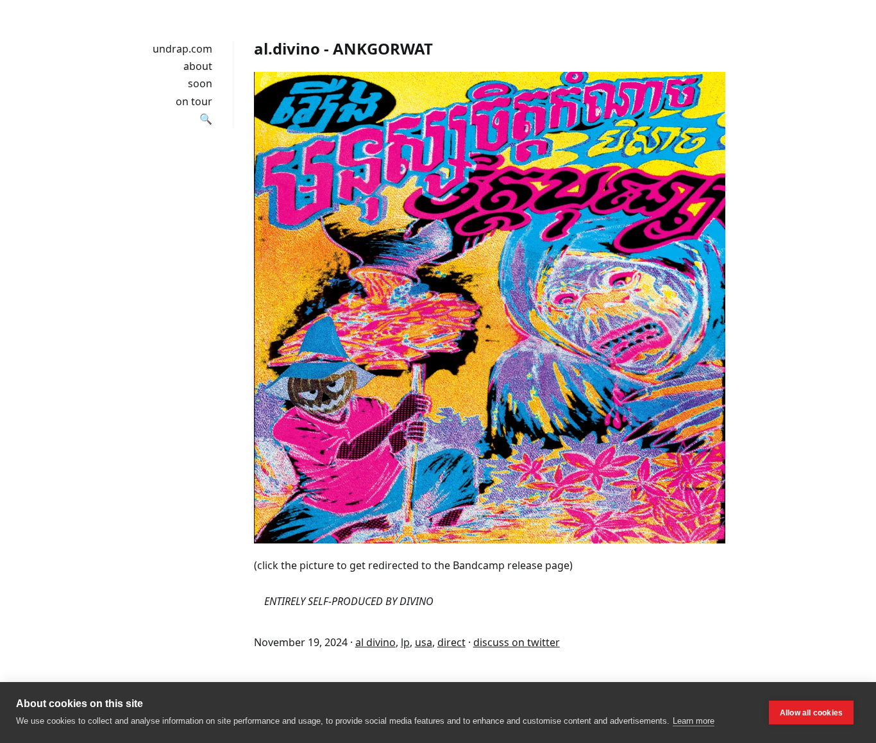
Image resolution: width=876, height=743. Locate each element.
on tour (194, 101)
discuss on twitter (516, 642)
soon (200, 83)
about (197, 66)
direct (451, 642)
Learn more (693, 721)
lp (405, 642)
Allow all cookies (811, 712)
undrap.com (182, 49)
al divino (375, 642)
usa (423, 642)
